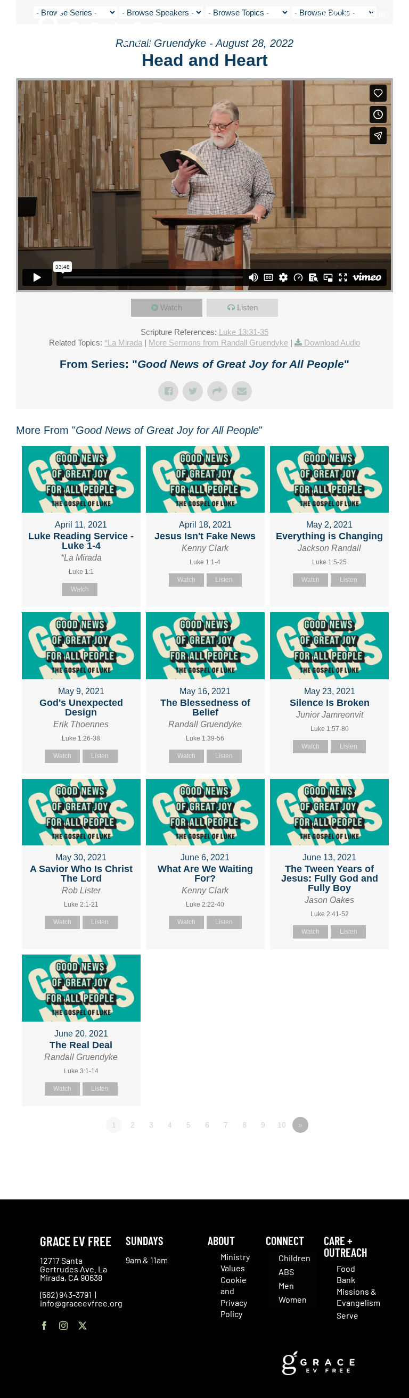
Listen (247, 307)
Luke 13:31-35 (243, 331)
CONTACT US (332, 14)
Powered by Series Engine (353, 1154)
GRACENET (374, 14)
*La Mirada (123, 342)
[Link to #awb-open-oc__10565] (375, 69)
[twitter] (82, 1325)
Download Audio (332, 342)
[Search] (386, 37)
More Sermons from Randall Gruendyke (218, 342)
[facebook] (44, 1325)
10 (281, 1125)
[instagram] (63, 1325)
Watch (171, 307)
